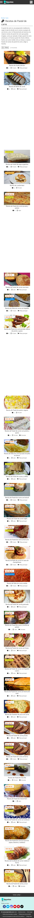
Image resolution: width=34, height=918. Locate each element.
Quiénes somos (21, 912)
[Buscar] (31, 2)
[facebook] (4, 906)
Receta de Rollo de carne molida (17, 583)
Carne (7, 18)
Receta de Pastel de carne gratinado (17, 604)
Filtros (6, 47)
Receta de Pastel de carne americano (17, 540)
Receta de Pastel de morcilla (17, 778)
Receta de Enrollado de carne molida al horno (17, 862)
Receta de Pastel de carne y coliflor (17, 477)
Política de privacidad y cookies (10, 914)
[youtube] (14, 906)
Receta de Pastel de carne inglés (17, 519)
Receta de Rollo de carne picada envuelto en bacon (17, 454)
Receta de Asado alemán (17, 65)
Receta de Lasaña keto (17, 185)
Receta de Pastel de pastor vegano (17, 410)
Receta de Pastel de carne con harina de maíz (17, 692)
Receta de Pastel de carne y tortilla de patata (17, 626)
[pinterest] (18, 906)
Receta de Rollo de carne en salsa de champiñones (17, 561)
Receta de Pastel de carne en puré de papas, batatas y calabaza (17, 841)
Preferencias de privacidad (25, 914)
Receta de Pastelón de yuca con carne (17, 715)
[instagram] (11, 906)
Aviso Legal (29, 912)
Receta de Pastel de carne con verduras (17, 820)
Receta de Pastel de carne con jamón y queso (17, 432)
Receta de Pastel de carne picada (17, 736)
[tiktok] (21, 906)
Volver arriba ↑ (17, 895)
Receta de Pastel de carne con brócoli (17, 498)
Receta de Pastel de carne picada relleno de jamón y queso (17, 330)
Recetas (3, 18)
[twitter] (7, 906)
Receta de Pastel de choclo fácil (17, 799)
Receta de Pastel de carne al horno (17, 757)
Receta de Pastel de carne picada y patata (17, 207)
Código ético (29, 916)
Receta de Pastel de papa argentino (17, 164)
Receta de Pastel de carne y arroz (17, 884)
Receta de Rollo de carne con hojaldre (17, 308)
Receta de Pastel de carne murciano (17, 287)
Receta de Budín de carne (17, 87)
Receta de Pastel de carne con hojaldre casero (17, 670)
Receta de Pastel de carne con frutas (17, 648)
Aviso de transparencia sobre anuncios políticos (13, 916)
